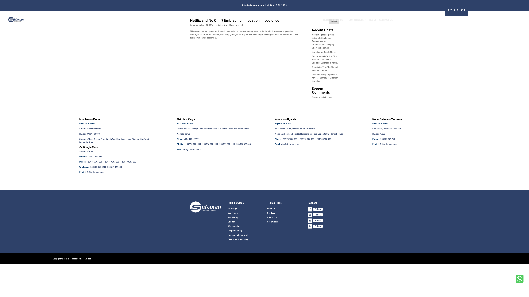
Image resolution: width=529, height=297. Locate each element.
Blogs (372, 19)
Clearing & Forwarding (238, 239)
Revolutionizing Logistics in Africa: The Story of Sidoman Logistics (325, 78)
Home (326, 19)
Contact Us (386, 19)
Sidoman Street (86, 151)
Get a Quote (272, 222)
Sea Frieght (233, 213)
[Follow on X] (310, 215)
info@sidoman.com (253, 5)
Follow (318, 209)
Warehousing (234, 226)
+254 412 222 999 (277, 5)
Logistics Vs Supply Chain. (324, 52)
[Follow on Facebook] (310, 209)
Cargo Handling (235, 231)
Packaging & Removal (238, 235)
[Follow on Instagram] (310, 220)
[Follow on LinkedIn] (310, 226)
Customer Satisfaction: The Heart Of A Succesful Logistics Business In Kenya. (325, 59)
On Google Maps (88, 147)
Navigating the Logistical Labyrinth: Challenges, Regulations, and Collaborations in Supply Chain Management (323, 41)
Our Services (356, 19)
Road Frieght (234, 217)
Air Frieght (232, 209)
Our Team (271, 213)
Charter (231, 222)
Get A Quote (457, 10)
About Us (337, 19)
